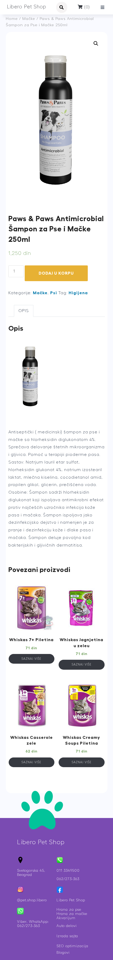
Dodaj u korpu (56, 273)
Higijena (78, 293)
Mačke (28, 19)
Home (12, 19)
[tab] (23, 311)
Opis (23, 311)
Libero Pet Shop (26, 6)
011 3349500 (68, 870)
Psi (53, 293)
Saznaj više (31, 658)
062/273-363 (67, 879)
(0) (86, 7)
